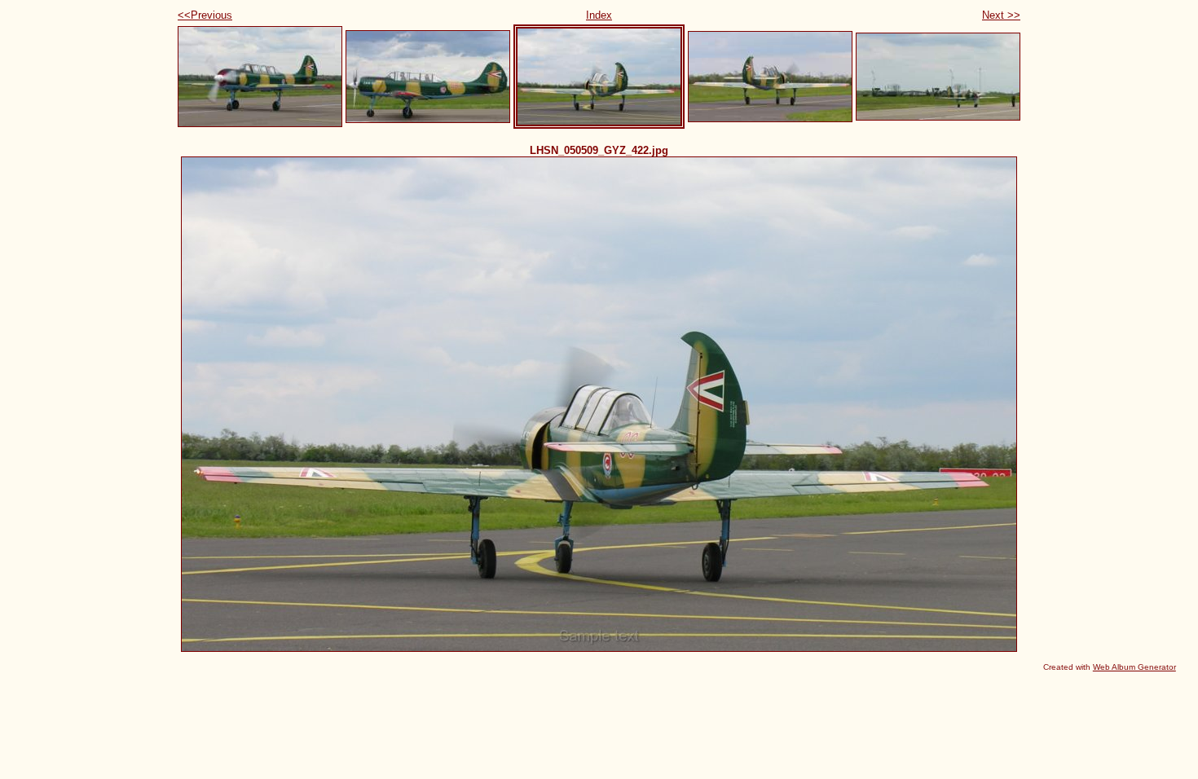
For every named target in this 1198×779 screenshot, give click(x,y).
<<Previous (205, 15)
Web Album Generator (1134, 666)
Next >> (1001, 15)
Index (599, 15)
